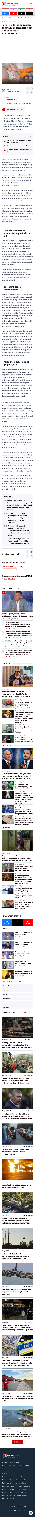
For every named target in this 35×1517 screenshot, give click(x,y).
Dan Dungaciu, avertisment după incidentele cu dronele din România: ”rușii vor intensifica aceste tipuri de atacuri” (18, 634)
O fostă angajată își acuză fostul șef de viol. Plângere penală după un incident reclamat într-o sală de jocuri (24, 879)
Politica (4, 619)
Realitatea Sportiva (7, 1477)
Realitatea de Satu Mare (20, 1495)
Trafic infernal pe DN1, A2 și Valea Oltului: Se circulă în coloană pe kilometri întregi (18, 541)
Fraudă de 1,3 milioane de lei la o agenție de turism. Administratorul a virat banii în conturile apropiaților (17, 1363)
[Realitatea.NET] (10, 4)
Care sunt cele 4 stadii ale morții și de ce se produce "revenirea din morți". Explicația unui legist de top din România (24, 798)
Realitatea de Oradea (8, 1486)
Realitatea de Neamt (22, 1480)
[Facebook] (5, 13)
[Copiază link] (27, 88)
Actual (14, 18)
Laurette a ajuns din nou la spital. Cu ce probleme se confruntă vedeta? (24, 730)
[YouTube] (13, 13)
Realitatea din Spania (8, 1498)
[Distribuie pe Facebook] (31, 88)
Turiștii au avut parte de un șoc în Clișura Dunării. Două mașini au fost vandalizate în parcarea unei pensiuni (17, 1327)
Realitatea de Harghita (8, 1489)
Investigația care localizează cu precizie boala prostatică (23, 786)
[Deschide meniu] (31, 3)
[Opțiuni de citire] (31, 1513)
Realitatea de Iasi (7, 1495)
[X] (21, 13)
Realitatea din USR (7, 1483)
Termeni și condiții (14, 1462)
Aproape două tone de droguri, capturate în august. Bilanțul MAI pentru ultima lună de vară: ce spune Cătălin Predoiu (23, 893)
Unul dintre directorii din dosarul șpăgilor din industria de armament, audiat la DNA (24, 905)
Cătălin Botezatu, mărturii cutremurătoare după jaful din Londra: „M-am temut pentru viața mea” (16, 695)
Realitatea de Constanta (23, 1489)
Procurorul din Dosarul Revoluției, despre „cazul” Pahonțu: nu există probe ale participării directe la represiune (18, 518)
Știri (10, 18)
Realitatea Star (19, 1477)
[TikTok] (29, 13)
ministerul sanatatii (10, 570)
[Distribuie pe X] (31, 92)
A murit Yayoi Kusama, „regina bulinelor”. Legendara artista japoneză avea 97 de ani (24, 705)
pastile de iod (8, 566)
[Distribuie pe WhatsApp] (27, 92)
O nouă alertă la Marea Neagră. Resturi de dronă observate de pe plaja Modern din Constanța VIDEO (16, 1220)
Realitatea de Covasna (21, 1483)
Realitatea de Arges (20, 1492)
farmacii (19, 566)
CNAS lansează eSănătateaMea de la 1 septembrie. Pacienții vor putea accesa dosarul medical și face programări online (19, 644)
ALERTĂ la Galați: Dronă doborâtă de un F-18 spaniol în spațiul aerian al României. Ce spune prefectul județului (17, 1257)
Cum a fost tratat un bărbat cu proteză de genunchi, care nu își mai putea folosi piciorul (24, 811)
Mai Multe (17, 1442)
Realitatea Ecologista (8, 1480)
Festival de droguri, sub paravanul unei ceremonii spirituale (24, 868)
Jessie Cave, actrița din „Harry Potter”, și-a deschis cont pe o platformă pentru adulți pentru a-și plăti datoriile (24, 717)
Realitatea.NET (13, 91)
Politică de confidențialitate (9, 1465)
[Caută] (26, 4)
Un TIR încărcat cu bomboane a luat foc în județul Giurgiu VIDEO (17, 1186)
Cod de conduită (24, 1465)
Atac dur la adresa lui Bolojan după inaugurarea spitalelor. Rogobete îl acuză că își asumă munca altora (16, 776)
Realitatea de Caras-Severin (23, 1486)
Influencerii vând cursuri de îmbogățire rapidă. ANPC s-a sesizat (24, 739)
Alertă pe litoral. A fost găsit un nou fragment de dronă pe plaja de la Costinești (16, 1291)
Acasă (5, 18)
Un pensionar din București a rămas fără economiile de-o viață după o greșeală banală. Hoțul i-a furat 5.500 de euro (17, 859)
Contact (4, 1462)
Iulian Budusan (28, 1146)
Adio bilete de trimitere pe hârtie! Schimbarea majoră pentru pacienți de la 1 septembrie (24, 821)
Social (7, 647)
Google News (9, 578)
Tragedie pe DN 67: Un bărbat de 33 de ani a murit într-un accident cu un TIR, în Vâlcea (17, 1398)
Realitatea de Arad (7, 1492)
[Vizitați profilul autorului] (3, 90)
